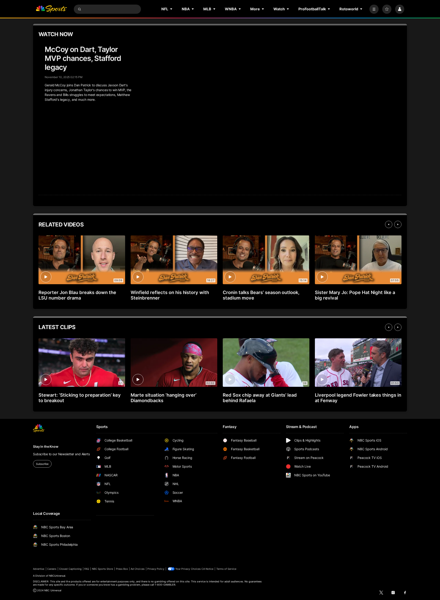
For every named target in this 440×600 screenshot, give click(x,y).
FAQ (86, 568)
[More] (374, 9)
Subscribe (42, 464)
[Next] (398, 224)
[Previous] (388, 224)
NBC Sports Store (102, 568)
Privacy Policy (155, 568)
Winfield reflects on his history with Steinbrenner (170, 295)
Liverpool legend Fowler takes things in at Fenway (358, 397)
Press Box (122, 568)
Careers (51, 568)
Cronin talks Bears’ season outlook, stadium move (261, 295)
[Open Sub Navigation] (171, 9)
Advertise (38, 568)
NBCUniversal (57, 575)
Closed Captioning (70, 568)
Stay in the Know (45, 446)
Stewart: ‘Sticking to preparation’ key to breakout (79, 397)
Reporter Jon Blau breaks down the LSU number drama (77, 295)
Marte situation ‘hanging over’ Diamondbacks (163, 397)
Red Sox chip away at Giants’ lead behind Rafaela (260, 397)
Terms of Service (226, 568)
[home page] (51, 9)
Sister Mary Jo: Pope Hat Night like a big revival (355, 295)
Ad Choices (138, 568)
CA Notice (207, 568)
